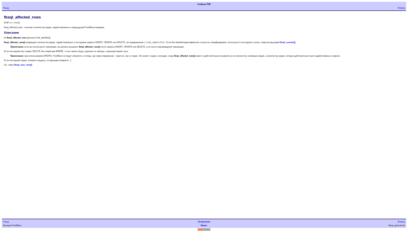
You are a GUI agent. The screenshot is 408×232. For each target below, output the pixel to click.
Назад (6, 8)
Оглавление (204, 222)
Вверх (204, 225)
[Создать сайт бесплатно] (204, 230)
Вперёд (401, 8)
